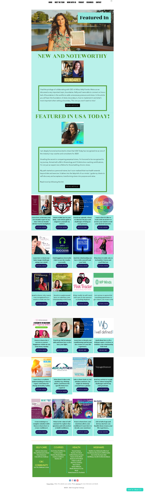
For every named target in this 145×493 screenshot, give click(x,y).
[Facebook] (75, 480)
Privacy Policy (50, 484)
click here (78, 484)
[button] (111, 1)
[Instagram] (72, 480)
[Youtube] (77, 480)
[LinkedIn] (70, 480)
